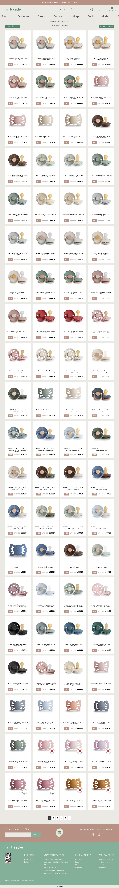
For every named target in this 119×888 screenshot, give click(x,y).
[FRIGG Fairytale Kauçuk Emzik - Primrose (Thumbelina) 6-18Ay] (17, 355)
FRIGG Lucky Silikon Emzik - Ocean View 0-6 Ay (17, 566)
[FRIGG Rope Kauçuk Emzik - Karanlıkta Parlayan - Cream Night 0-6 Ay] (73, 667)
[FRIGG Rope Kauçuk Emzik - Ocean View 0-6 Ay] (73, 628)
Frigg (77, 862)
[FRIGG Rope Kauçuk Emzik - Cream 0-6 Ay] (45, 199)
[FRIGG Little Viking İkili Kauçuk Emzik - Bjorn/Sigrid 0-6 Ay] (73, 472)
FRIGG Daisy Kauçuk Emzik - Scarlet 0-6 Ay (45, 332)
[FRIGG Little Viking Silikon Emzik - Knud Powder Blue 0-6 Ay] (45, 589)
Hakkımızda (28, 859)
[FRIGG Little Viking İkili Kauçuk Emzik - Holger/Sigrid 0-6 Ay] (73, 511)
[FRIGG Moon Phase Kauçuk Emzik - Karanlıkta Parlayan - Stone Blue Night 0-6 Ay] (17, 433)
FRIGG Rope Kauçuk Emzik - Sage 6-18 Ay (18, 215)
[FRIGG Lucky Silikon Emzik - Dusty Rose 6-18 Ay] (45, 785)
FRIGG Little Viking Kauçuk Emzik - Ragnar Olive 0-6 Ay (101, 449)
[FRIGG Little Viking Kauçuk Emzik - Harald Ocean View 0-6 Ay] (45, 433)
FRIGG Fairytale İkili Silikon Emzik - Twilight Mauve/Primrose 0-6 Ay (17, 605)
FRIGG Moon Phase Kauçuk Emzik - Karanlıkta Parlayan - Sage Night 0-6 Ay (73, 606)
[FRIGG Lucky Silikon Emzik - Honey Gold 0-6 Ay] (73, 785)
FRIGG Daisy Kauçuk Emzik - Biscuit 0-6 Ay (17, 98)
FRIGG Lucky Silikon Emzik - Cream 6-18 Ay (73, 137)
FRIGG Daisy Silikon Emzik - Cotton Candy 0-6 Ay (45, 254)
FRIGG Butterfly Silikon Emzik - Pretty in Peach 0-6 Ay (73, 723)
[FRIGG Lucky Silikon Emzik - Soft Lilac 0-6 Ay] (101, 745)
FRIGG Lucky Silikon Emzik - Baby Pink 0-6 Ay (46, 762)
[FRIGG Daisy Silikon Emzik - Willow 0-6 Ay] (45, 277)
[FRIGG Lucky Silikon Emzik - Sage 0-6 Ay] (17, 745)
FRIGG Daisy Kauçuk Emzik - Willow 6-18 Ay (73, 98)
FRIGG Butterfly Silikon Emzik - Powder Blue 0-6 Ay (45, 723)
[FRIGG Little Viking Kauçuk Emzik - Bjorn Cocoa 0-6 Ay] (101, 120)
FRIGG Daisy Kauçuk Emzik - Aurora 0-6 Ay (101, 410)
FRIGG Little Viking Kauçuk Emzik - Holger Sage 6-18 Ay (73, 176)
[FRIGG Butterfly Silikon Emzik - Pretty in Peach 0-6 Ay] (73, 706)
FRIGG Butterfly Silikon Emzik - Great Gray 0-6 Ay (18, 723)
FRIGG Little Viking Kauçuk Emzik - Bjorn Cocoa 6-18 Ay (17, 176)
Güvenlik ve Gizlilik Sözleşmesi (55, 873)
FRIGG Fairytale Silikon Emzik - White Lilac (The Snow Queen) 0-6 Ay (101, 605)
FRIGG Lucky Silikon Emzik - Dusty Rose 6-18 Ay (45, 801)
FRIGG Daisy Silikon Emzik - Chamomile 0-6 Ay (101, 254)
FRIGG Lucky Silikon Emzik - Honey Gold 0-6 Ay (73, 801)
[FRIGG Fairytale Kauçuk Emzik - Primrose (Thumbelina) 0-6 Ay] (101, 316)
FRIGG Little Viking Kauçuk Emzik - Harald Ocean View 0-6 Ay (45, 449)
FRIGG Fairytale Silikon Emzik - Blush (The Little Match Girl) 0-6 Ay (46, 684)
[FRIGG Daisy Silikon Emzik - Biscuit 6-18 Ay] (17, 316)
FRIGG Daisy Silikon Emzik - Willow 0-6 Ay (45, 293)
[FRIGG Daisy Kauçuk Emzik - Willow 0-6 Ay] (45, 81)
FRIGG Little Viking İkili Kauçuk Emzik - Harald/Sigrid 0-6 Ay (17, 527)
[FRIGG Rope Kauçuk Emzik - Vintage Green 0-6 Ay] (101, 628)
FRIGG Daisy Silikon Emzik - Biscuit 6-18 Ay (17, 332)
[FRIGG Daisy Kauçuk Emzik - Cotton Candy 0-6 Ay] (17, 42)
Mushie (78, 865)
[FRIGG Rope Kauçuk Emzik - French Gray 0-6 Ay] (45, 628)
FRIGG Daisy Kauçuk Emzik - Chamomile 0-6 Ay (73, 59)
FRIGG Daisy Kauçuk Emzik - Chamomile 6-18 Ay (101, 59)
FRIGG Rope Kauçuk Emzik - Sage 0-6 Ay (101, 176)
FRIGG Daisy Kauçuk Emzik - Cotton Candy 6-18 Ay (45, 59)
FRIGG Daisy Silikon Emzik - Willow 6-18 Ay (73, 293)
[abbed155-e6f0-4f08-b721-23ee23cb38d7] (59, 832)
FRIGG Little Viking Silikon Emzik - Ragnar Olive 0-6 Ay (18, 410)
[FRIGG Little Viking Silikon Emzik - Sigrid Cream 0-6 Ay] (101, 355)
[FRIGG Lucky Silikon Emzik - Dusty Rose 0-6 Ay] (17, 785)
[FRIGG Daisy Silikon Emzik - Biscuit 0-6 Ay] (101, 277)
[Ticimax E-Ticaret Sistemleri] (59, 887)
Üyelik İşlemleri (50, 868)
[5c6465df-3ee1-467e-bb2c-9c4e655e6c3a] (14, 847)
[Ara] (72, 9)
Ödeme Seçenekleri (51, 865)
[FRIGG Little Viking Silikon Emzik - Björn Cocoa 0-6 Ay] (73, 550)
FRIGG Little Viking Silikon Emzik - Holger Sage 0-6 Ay (101, 566)
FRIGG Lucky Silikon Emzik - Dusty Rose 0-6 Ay (17, 801)
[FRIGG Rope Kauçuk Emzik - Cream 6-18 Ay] (73, 199)
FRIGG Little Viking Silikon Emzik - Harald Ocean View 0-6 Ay (45, 566)
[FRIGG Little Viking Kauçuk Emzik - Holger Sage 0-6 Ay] (45, 160)
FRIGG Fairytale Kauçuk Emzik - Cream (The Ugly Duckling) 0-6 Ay (45, 371)
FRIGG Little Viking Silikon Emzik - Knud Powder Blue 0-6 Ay (45, 605)
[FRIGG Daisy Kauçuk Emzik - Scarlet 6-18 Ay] (73, 316)
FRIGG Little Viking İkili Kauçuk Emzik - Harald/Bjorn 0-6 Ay (101, 488)
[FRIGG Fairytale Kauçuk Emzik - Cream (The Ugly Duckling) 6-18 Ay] (73, 355)
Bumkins (78, 859)
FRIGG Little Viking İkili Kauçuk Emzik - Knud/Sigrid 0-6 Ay (101, 527)
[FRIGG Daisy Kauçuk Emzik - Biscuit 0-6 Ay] (17, 81)
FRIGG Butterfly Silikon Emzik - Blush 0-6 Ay (101, 684)
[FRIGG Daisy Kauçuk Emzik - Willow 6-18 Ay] (73, 81)
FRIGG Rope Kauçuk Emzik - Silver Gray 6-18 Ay (17, 254)
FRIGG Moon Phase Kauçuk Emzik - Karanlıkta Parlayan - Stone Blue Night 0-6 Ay (17, 450)
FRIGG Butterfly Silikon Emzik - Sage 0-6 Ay (45, 410)
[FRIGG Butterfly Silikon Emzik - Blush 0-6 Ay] (101, 667)
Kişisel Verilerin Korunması (54, 870)
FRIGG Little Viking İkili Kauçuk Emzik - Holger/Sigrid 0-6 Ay (73, 527)
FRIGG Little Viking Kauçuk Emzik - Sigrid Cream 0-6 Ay (17, 488)
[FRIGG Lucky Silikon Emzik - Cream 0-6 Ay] (45, 120)
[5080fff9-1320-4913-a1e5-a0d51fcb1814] (9, 858)
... (61, 818)
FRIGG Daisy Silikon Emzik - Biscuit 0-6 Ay (101, 293)
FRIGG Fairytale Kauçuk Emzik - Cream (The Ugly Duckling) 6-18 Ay (73, 371)
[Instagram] (99, 834)
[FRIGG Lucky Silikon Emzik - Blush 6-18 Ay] (17, 120)
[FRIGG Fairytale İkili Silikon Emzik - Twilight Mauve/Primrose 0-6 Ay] (17, 589)
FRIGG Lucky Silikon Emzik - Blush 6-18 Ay (18, 137)
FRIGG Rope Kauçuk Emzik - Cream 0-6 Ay (45, 215)
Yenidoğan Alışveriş (105, 859)
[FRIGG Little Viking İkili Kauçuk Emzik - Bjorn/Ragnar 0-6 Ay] (45, 472)
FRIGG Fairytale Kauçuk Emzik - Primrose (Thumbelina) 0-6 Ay (101, 332)
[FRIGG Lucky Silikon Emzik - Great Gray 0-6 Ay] (101, 706)
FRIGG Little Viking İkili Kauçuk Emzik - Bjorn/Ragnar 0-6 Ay (45, 488)
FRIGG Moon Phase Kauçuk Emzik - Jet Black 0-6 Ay (17, 645)
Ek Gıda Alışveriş (104, 862)
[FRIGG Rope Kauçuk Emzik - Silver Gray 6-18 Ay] (17, 238)
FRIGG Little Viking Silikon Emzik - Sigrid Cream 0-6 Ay (101, 371)
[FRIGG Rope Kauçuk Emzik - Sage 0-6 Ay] (101, 160)
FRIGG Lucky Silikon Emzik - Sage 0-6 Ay (18, 762)
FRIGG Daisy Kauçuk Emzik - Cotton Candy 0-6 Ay (17, 59)
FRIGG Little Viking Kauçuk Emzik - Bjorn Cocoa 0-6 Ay (101, 137)
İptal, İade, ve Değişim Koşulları (56, 862)
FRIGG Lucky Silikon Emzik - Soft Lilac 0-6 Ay (101, 762)
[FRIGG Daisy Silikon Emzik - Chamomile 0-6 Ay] (101, 238)
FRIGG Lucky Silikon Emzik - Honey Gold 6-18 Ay (101, 801)
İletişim (27, 862)
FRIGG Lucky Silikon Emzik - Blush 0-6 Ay (101, 98)
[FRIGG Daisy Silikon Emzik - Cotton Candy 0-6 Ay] (45, 238)
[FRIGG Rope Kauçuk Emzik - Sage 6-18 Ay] (17, 199)
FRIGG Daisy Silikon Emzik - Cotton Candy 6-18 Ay (73, 254)
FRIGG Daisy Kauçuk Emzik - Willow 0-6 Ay (45, 98)
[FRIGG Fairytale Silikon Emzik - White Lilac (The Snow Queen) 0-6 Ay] (101, 589)
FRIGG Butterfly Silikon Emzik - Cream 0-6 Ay (73, 410)
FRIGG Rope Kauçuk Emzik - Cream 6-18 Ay (73, 215)
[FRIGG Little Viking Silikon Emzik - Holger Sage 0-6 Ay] (101, 550)
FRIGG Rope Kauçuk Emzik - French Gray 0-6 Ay (45, 645)
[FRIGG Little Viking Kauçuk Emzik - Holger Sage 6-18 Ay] (73, 160)
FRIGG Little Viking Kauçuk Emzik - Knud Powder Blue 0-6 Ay (73, 449)
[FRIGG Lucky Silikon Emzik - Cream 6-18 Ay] (73, 120)
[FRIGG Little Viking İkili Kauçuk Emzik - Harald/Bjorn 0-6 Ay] (101, 472)
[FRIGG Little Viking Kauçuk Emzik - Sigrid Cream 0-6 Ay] (17, 472)
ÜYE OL (35, 835)
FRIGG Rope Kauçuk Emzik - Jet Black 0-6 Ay (18, 684)
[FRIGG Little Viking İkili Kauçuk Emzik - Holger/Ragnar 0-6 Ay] (45, 511)
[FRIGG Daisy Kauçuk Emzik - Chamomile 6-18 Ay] (101, 42)
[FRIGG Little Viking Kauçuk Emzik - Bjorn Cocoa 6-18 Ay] (17, 160)
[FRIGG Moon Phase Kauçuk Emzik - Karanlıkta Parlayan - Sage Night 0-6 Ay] (73, 589)
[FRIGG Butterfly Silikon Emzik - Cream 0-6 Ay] (73, 394)
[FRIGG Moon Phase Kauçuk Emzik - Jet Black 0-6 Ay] (17, 628)
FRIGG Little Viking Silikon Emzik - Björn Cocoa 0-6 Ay (73, 566)
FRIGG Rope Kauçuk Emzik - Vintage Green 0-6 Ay (101, 645)
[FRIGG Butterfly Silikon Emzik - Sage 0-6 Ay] (45, 394)
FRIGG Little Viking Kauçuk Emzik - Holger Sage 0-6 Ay (45, 176)
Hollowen (102, 868)
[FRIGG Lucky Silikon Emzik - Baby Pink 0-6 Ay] (45, 745)
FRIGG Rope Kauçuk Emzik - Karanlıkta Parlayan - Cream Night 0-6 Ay (73, 684)
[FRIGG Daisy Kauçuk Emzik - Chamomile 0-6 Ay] (73, 42)
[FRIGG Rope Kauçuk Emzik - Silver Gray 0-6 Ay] (101, 199)
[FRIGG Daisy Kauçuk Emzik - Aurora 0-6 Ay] (101, 394)
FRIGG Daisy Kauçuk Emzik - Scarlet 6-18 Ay (73, 332)
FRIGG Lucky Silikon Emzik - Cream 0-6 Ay (45, 137)
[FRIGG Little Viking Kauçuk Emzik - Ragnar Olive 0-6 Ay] (101, 433)
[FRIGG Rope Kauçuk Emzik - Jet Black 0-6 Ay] (17, 667)
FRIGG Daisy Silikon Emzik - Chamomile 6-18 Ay (17, 293)
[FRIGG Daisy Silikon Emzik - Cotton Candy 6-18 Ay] (73, 238)
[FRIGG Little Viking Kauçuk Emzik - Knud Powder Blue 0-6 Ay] (73, 433)
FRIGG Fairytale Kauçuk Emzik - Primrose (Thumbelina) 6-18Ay (17, 371)
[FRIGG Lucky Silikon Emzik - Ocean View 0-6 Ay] (17, 550)
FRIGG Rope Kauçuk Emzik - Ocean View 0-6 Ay (73, 645)
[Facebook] (93, 834)
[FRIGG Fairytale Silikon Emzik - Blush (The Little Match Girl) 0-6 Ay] (45, 667)
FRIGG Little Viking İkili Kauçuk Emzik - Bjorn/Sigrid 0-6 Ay (73, 488)
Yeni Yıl (101, 865)
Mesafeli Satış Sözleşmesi (53, 859)
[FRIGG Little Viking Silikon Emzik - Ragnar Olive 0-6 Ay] (17, 394)
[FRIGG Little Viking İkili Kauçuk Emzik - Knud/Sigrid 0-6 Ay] (101, 511)
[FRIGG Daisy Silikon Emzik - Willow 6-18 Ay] (73, 277)
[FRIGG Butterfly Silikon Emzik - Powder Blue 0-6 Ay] (45, 706)
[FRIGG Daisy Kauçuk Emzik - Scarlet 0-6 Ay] (45, 316)
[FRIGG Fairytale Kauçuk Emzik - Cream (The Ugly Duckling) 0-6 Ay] (45, 355)
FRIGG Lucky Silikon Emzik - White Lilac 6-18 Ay (73, 762)
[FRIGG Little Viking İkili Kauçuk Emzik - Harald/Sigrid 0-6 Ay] (17, 511)
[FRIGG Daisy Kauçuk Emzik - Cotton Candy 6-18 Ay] (45, 42)
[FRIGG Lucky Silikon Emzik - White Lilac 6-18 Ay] (73, 745)
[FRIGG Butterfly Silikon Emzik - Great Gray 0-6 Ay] (17, 706)
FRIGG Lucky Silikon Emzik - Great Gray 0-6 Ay (101, 723)
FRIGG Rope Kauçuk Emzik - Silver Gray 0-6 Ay (101, 215)
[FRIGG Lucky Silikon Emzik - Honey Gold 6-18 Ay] (101, 785)
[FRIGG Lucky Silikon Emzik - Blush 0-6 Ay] (101, 81)
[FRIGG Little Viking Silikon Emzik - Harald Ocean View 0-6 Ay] (45, 550)
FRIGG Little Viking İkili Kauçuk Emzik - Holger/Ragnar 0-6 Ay (45, 527)
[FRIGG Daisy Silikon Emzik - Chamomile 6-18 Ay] (17, 277)
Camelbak (79, 868)
